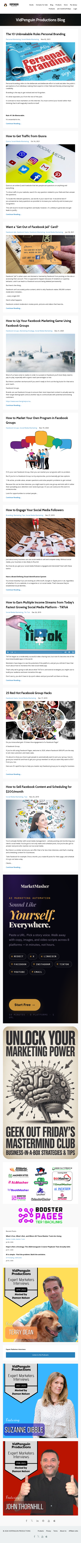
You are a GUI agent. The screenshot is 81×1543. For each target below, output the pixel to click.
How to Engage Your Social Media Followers (35, 510)
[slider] (38, 652)
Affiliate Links (73, 1531)
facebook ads (11, 232)
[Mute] (65, 652)
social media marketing (30, 39)
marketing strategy (27, 331)
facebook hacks (23, 232)
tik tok (27, 612)
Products (59, 5)
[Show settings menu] (69, 652)
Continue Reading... (13, 123)
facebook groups (12, 331)
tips (25, 797)
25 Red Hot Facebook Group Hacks (29, 693)
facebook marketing (37, 232)
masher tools (20, 1239)
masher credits (10, 1239)
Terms (55, 1531)
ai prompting (10, 1258)
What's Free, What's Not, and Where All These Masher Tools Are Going (33, 1236)
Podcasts (52, 9)
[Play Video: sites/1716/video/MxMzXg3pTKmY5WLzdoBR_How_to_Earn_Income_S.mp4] (40, 633)
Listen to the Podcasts (40, 1355)
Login (75, 9)
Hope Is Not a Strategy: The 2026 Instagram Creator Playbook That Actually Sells (38, 1247)
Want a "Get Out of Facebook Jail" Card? (32, 227)
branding (9, 515)
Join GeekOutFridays (64, 9)
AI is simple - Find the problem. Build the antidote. (26, 1254)
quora (8, 141)
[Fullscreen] (73, 652)
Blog (51, 5)
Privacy (48, 1531)
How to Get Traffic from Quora (26, 136)
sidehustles (18, 1258)
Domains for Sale (42, 5)
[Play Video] (8, 652)
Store (66, 5)
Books (31, 5)
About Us (63, 1531)
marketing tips (19, 515)
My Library (73, 5)
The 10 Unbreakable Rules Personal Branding (35, 34)
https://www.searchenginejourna (18, 401)
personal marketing (13, 39)
